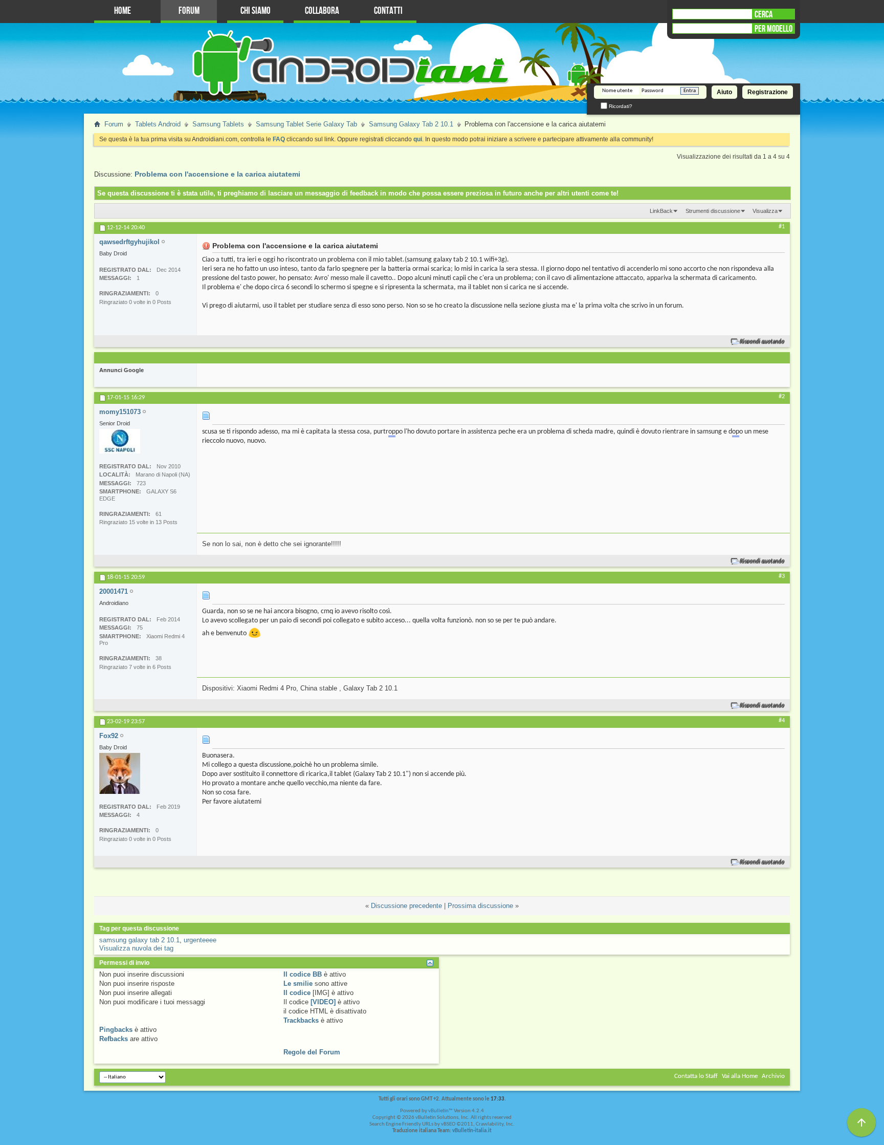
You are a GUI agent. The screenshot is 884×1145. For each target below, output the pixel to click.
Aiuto (724, 92)
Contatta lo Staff (696, 1076)
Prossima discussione (480, 906)
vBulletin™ (440, 1111)
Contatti (388, 11)
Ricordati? (619, 106)
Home (122, 11)
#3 (782, 576)
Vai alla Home (740, 1076)
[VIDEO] (323, 1002)
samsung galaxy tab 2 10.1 (139, 940)
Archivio (773, 1076)
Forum (189, 11)
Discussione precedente (406, 906)
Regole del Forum (311, 1052)
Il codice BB (302, 974)
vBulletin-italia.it (472, 1131)
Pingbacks (115, 1029)
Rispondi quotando (762, 341)
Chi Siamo (255, 11)
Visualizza (765, 211)
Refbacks (113, 1039)
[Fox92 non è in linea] (119, 773)
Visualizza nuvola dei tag (136, 948)
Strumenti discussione (713, 211)
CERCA (763, 14)
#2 (782, 397)
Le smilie (298, 983)
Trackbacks (301, 1020)
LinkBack (661, 211)
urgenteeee (200, 940)
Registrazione (767, 92)
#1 (782, 227)
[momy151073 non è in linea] (119, 441)
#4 (782, 721)
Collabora (322, 11)
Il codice (297, 993)
